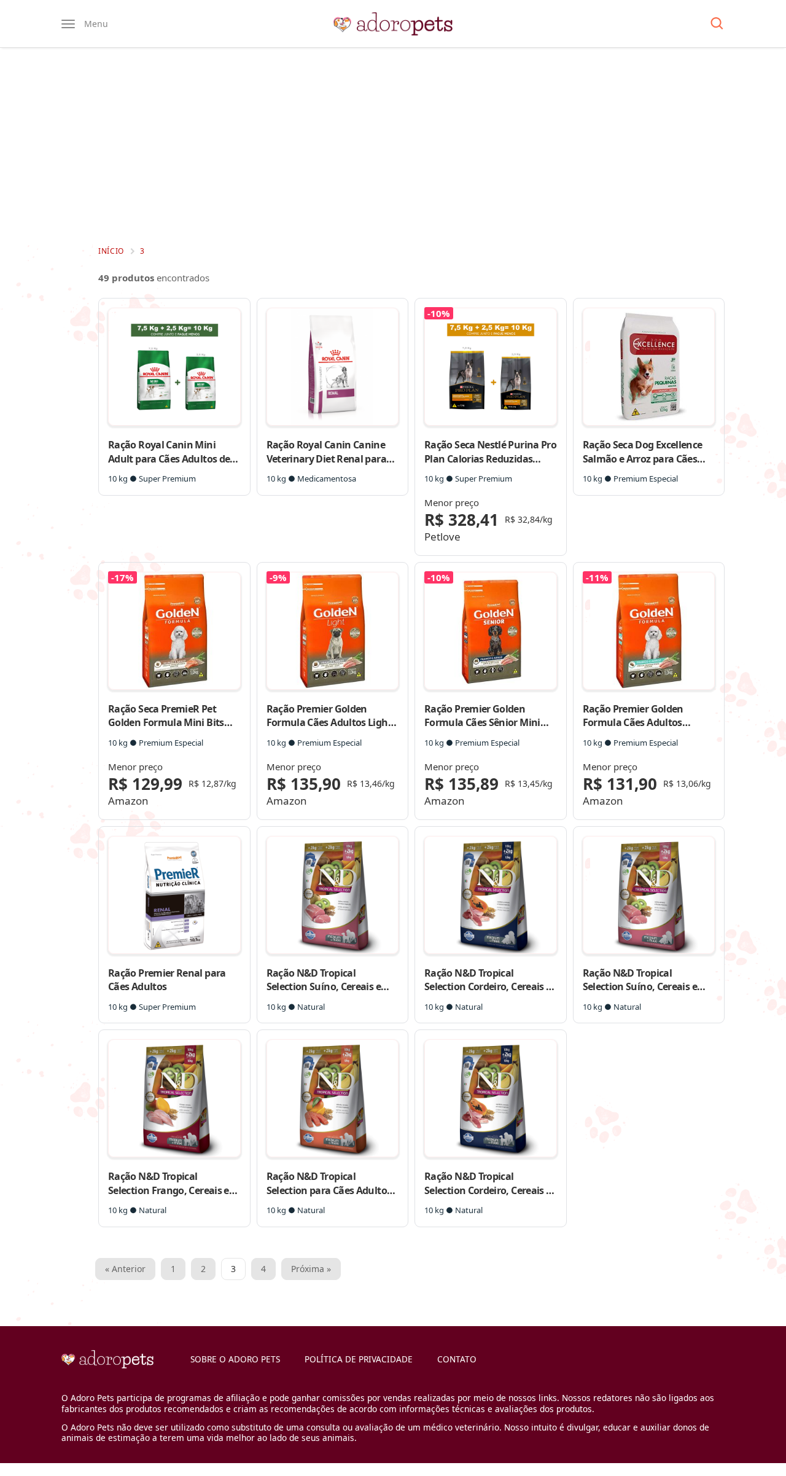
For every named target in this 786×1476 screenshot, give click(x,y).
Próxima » (311, 1269)
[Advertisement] (393, 146)
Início (111, 251)
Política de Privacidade (359, 1359)
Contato (457, 1359)
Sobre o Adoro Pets (235, 1359)
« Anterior (125, 1269)
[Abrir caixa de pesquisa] (717, 24)
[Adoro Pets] (393, 24)
